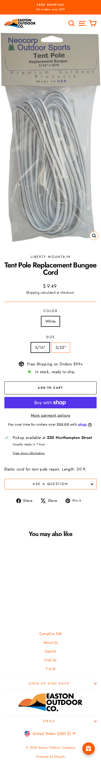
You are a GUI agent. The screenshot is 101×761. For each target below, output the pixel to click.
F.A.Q (50, 668)
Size (50, 337)
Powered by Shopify (50, 756)
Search (50, 651)
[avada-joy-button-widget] (88, 748)
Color (51, 310)
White (50, 321)
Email (49, 721)
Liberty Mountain (51, 256)
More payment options (50, 415)
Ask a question (50, 483)
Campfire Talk (50, 633)
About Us (50, 642)
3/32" (60, 347)
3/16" (40, 347)
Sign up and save (49, 683)
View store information (29, 453)
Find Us (50, 660)
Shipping (32, 292)
